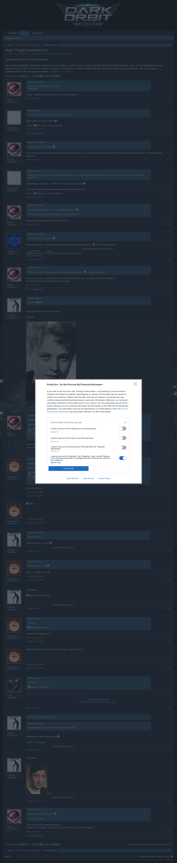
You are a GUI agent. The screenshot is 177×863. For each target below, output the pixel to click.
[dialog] (88, 431)
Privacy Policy (104, 478)
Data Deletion (73, 478)
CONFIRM (68, 469)
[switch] (122, 428)
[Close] (136, 384)
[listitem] (88, 422)
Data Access (88, 478)
